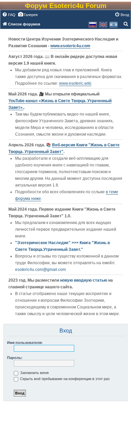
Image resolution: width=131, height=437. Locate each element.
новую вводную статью (84, 280)
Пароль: (15, 358)
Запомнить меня (34, 373)
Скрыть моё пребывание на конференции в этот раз (64, 379)
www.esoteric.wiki (75, 83)
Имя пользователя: (25, 343)
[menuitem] (8, 15)
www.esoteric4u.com (70, 46)
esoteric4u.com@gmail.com (40, 269)
